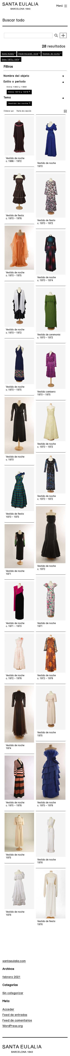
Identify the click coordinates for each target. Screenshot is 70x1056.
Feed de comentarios (17, 1020)
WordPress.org (12, 1026)
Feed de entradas (14, 1015)
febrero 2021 (11, 977)
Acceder (8, 1009)
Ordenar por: (9, 111)
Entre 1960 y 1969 (17, 87)
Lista (65, 110)
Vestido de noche (18, 104)
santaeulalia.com (14, 961)
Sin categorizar (12, 993)
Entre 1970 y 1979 (18, 92)
